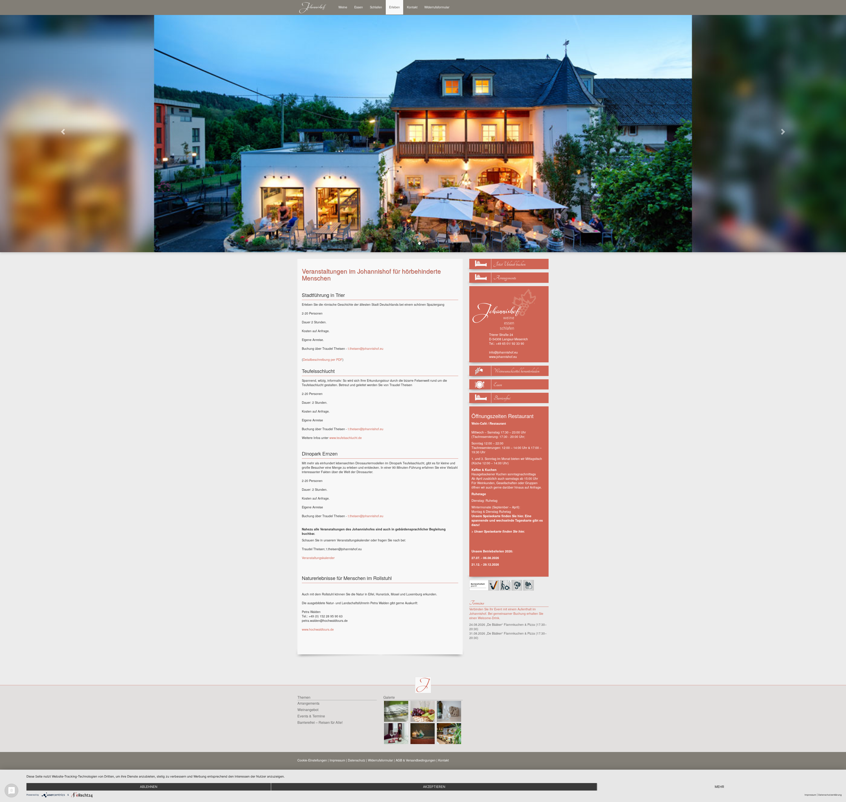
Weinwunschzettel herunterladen (516, 371)
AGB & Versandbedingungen (416, 760)
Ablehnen (148, 787)
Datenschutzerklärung (830, 794)
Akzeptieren (434, 787)
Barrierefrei (502, 398)
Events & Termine (311, 716)
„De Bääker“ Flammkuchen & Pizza (510, 624)
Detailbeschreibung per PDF (322, 359)
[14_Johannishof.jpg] (449, 733)
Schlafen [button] (376, 7)
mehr (719, 787)
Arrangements (505, 277)
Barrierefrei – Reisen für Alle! (320, 722)
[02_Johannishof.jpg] (422, 711)
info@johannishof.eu (503, 352)
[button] (63, 131)
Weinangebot (307, 709)
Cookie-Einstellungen (312, 760)
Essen (498, 384)
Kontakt (443, 760)
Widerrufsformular (436, 7)
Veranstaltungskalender (318, 558)
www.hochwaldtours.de (318, 629)
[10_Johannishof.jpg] (422, 733)
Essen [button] (358, 7)
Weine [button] (342, 7)
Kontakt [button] (412, 7)
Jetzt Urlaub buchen (509, 264)
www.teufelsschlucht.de (345, 437)
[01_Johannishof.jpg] (396, 711)
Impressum (337, 760)
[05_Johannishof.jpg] (449, 711)
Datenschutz (356, 760)
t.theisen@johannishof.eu (365, 348)
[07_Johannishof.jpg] (396, 733)
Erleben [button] (394, 7)
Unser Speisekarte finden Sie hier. (499, 531)
